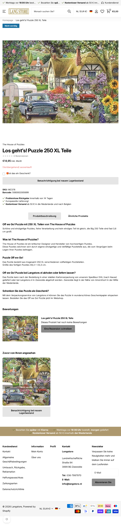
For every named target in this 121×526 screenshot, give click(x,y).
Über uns (36, 457)
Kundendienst (10, 446)
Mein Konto (37, 451)
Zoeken (69, 11)
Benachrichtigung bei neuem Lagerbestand (60, 180)
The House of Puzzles (13, 144)
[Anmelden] (96, 11)
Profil (53, 446)
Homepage (8, 20)
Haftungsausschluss (13, 477)
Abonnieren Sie (103, 482)
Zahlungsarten (10, 483)
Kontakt (6, 451)
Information (37, 446)
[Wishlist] (102, 11)
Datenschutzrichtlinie (13, 489)
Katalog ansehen (4, 11)
